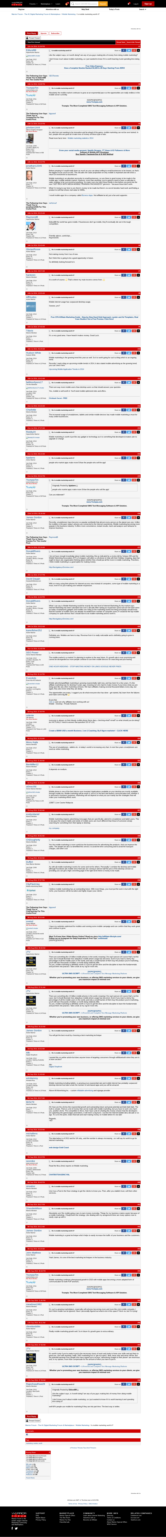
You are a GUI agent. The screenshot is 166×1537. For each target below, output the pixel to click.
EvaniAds (31, 678)
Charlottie (31, 409)
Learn (59, 4)
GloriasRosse (33, 249)
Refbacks (29, 1474)
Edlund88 (31, 50)
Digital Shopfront (55, 1067)
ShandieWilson (34, 1208)
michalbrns (32, 1133)
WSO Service (112, 1524)
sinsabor (30, 1186)
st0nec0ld (31, 786)
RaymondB (32, 217)
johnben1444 (33, 127)
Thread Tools (120, 42)
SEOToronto (54, 76)
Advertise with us (52, 9)
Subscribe (55, 33)
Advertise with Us (135, 28)
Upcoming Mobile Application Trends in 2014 (66, 369)
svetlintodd (102, 938)
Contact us (111, 1520)
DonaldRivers (33, 551)
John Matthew (33, 1252)
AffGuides (31, 297)
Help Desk (85, 9)
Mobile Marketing (68, 14)
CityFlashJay (33, 884)
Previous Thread (76, 1448)
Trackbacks (30, 1471)
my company (54, 828)
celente (30, 715)
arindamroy (32, 1078)
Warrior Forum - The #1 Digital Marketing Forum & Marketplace (36, 14)
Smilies (28, 1466)
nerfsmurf (53, 203)
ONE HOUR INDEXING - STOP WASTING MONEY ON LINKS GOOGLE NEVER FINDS (85, 667)
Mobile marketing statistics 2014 (80, 138)
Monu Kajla (32, 742)
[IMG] (28, 1468)
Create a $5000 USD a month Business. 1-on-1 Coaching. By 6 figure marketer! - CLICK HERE (88, 731)
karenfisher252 (34, 630)
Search (103, 4)
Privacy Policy (82, 1504)
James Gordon (34, 517)
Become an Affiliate (90, 1520)
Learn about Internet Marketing (94, 1515)
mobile (35, 1443)
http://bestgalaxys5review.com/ (61, 567)
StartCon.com (135, 1520)
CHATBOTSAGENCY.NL (59, 1175)
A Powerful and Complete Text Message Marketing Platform (104, 973)
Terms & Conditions (114, 1518)
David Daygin (33, 579)
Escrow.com (135, 1518)
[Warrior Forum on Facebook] (12, 1528)
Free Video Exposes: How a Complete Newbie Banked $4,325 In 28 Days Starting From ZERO (94, 67)
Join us (52, 702)
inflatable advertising (85, 1090)
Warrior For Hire (65, 1520)
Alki (28, 1052)
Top (84, 1448)
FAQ (37, 1515)
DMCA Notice (93, 1504)
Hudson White (33, 353)
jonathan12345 (34, 166)
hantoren (30, 275)
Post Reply (31, 33)
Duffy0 (29, 862)
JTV (28, 952)
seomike (30, 1161)
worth (40, 1443)
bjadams (30, 457)
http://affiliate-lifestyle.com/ (109, 936)
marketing (29, 1443)
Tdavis (29, 330)
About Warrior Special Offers (117, 1522)
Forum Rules (30, 1478)
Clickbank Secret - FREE (58, 398)
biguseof (52, 114)
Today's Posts (114, 9)
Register (21, 9)
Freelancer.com (136, 1515)
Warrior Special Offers (67, 1515)
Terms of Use (72, 1504)
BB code (29, 1464)
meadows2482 (34, 1304)
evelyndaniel (32, 814)
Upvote (44, 33)
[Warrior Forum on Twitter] (16, 1528)
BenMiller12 (32, 764)
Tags (27, 1440)
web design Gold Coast (59, 1148)
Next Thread (91, 1448)
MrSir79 (30, 1102)
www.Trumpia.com (94, 102)
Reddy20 (31, 432)
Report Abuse (40, 1518)
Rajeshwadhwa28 (35, 1384)
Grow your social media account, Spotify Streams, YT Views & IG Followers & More (94, 150)
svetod (29, 921)
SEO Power (32, 652)
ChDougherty (33, 839)
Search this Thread (133, 42)
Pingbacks (29, 1473)
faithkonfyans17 (34, 382)
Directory (110, 1515)
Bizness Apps (87, 195)
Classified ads (65, 1522)
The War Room (65, 1518)
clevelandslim (33, 1326)
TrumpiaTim (32, 88)
